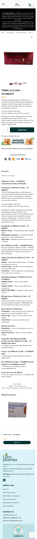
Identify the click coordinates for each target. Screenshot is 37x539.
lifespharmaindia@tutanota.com (13, 520)
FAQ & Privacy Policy (9, 493)
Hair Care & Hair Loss (21, 32)
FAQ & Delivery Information (11, 496)
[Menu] (5, 4)
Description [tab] (5, 171)
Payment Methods (8, 506)
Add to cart (22, 130)
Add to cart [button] (17, 442)
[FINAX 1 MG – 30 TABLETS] (17, 409)
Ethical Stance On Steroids (11, 503)
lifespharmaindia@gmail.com (12, 518)
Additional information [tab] (8, 176)
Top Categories (10, 32)
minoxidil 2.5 (22, 388)
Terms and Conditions (9, 499)
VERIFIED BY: (18, 536)
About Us (5, 489)
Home (2, 32)
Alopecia (7, 388)
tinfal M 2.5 (29, 388)
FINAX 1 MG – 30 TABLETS (11, 435)
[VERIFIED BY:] (18, 530)
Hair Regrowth (14, 388)
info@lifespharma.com (10, 515)
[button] (30, 5)
